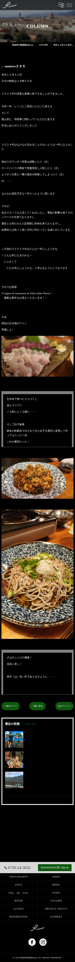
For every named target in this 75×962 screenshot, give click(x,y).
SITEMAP (56, 916)
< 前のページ (10, 706)
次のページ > (64, 706)
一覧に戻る (37, 706)
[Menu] (69, 5)
